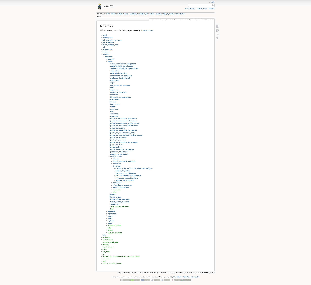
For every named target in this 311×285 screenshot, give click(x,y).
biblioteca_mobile (114, 225)
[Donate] (135, 280)
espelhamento (108, 247)
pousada (106, 259)
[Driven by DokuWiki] (186, 280)
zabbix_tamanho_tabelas (112, 263)
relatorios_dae (143, 14)
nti (103, 254)
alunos (152, 14)
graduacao (133, 14)
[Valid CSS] (165, 280)
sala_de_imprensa (115, 233)
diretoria (106, 245)
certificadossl (108, 240)
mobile (110, 230)
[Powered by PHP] (145, 280)
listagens (159, 14)
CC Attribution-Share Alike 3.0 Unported (186, 277)
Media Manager (202, 8)
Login (212, 2)
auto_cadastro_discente (119, 206)
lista (114, 192)
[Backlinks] (217, 34)
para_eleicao (179, 14)
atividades (106, 237)
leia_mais (106, 252)
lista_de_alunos (168, 14)
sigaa (126, 14)
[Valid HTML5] (155, 280)
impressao (117, 190)
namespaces (148, 30)
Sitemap (211, 8)
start (107, 14)
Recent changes (190, 8)
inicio (105, 249)
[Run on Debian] (176, 280)
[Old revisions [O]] (217, 30)
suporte (113, 14)
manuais (120, 14)
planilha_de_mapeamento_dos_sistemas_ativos (121, 256)
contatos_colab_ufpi (110, 242)
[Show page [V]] (217, 26)
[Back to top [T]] (217, 38)
